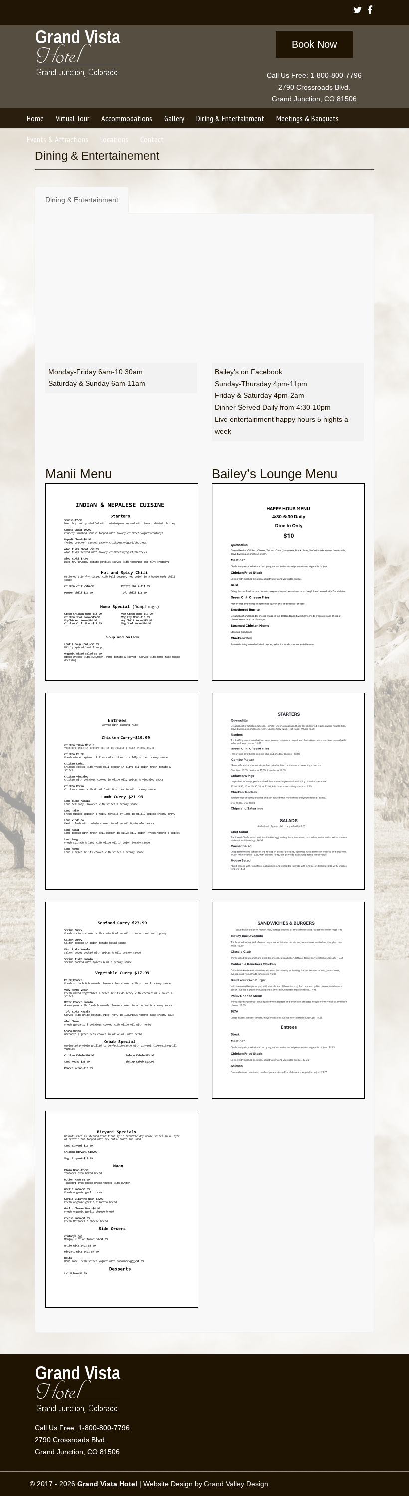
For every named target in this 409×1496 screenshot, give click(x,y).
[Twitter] (358, 11)
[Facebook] (370, 11)
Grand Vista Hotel (78, 55)
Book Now (314, 44)
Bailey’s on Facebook (248, 372)
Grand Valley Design (236, 1484)
